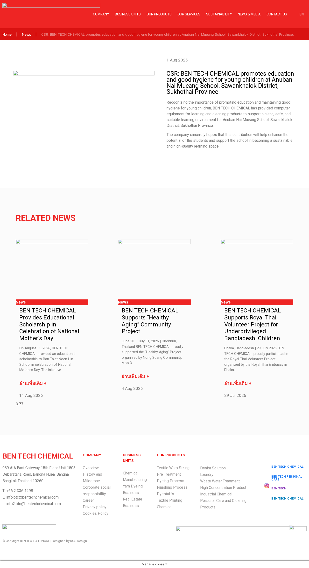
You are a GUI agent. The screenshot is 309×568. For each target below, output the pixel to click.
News (26, 34)
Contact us (277, 14)
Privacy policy (94, 507)
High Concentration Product (223, 487)
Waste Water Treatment (220, 481)
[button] (19, 114)
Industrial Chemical (216, 494)
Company (101, 14)
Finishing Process (172, 487)
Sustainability (219, 14)
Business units (128, 14)
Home (7, 34)
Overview (91, 468)
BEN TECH (279, 488)
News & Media (249, 14)
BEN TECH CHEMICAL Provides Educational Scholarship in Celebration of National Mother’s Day (49, 324)
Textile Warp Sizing (173, 468)
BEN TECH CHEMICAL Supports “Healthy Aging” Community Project (150, 321)
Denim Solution (213, 468)
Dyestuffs (165, 494)
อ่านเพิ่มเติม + (33, 383)
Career (88, 500)
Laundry (206, 474)
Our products (159, 14)
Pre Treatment (169, 474)
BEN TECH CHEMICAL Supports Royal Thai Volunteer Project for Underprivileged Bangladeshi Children (252, 324)
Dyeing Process (170, 481)
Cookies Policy (95, 513)
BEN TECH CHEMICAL (287, 466)
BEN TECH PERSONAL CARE (286, 478)
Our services (188, 14)
